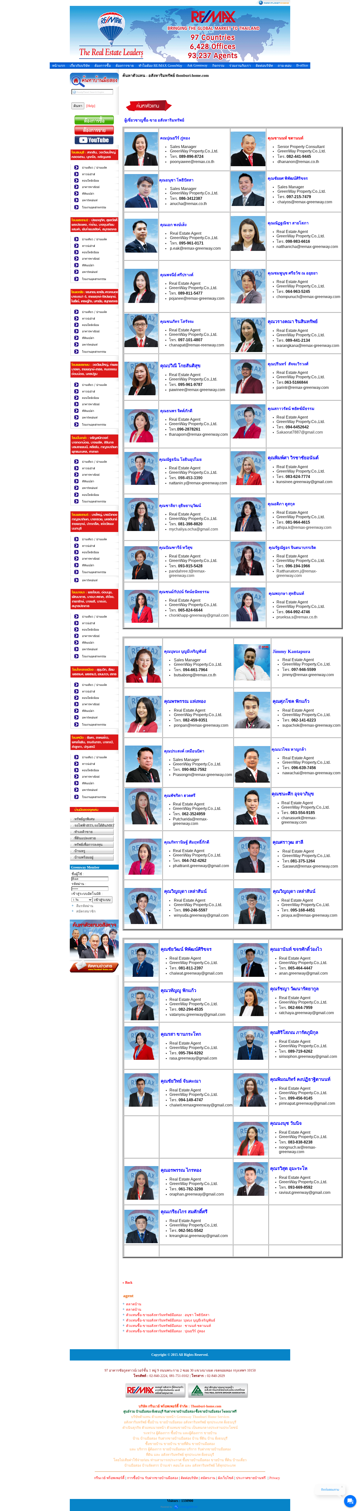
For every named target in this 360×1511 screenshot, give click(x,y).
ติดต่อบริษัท (264, 66)
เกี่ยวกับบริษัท (80, 66)
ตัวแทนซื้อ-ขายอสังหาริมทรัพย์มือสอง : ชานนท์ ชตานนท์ (168, 1326)
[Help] (90, 106)
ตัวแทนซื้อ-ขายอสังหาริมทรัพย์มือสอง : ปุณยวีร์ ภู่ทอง (165, 1331)
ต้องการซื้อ (103, 66)
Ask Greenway (197, 65)
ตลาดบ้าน (133, 1304)
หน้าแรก (58, 66)
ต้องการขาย (125, 66)
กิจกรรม (218, 66)
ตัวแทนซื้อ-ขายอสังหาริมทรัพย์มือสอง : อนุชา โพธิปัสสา (167, 1315)
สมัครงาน (208, 1478)
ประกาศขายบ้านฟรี (251, 1478)
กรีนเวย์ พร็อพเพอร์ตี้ (109, 1478)
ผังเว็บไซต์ (225, 1478)
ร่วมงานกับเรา (240, 66)
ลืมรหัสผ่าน (84, 906)
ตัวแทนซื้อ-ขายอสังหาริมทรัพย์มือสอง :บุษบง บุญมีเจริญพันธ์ (170, 1320)
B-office (302, 65)
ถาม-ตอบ (284, 66)
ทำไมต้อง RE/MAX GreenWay (160, 66)
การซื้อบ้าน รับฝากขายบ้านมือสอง (152, 1478)
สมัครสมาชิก (86, 911)
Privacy (274, 1478)
